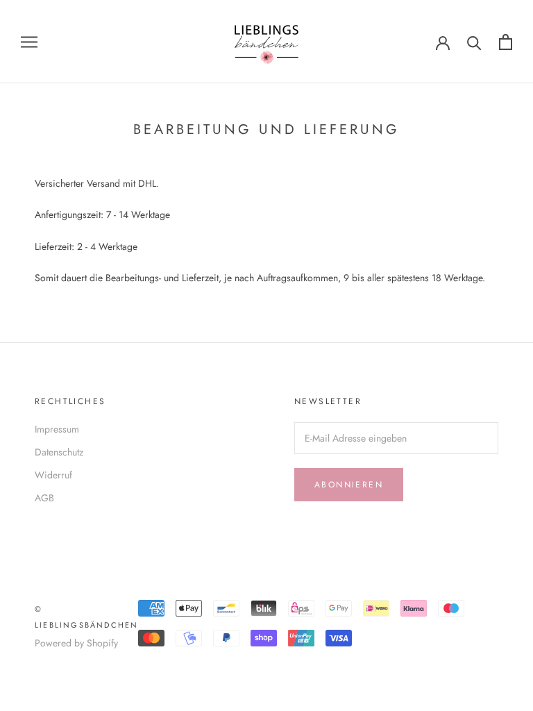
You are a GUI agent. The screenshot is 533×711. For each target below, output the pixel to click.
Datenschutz (59, 452)
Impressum (57, 429)
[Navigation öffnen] (29, 41)
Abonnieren (348, 484)
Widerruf (53, 475)
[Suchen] (474, 42)
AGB (44, 498)
